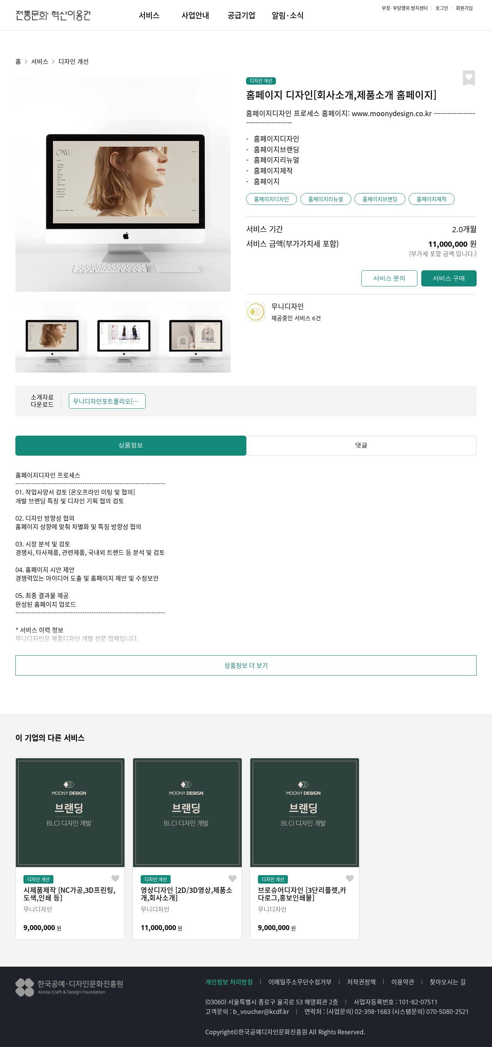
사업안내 (195, 15)
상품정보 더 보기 (246, 665)
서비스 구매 (449, 278)
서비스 (149, 15)
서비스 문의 (389, 278)
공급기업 (241, 15)
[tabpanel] (246, 565)
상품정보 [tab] (130, 445)
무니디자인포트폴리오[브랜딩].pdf (109, 401)
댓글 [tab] (361, 445)
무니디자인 (287, 306)
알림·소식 (288, 15)
